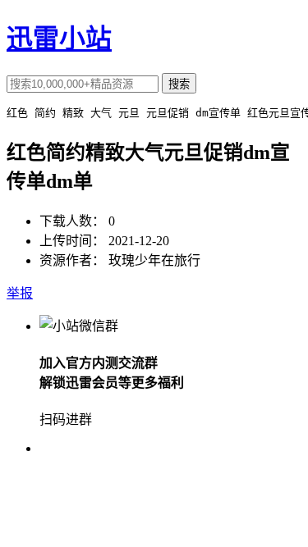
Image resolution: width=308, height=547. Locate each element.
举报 (20, 293)
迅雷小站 (59, 38)
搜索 (179, 84)
